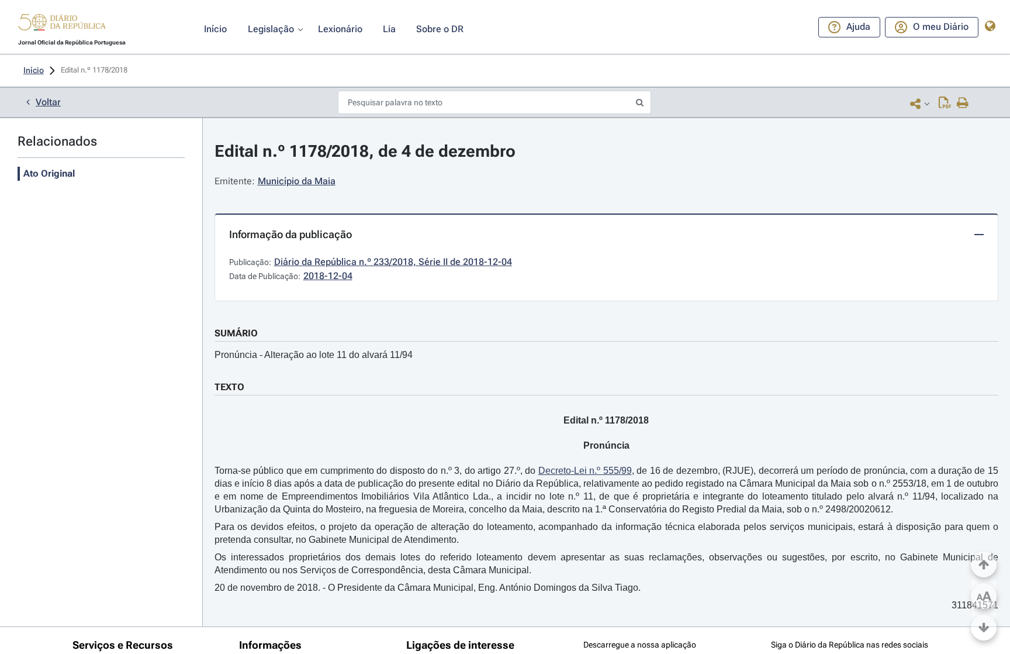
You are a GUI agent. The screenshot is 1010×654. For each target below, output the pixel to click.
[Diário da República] (62, 25)
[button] (62, 24)
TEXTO (229, 387)
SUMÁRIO (236, 333)
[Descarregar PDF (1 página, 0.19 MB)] (945, 103)
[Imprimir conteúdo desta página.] (963, 103)
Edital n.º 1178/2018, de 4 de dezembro (365, 151)
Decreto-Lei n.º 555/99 (585, 471)
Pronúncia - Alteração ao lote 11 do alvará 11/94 (314, 355)
